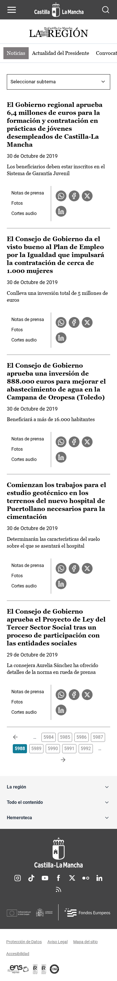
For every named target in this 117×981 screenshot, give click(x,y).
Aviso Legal (57, 941)
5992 (86, 748)
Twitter (72, 878)
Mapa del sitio (85, 941)
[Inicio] (58, 852)
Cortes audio (24, 213)
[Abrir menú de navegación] (12, 10)
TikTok (31, 878)
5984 (48, 737)
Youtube (45, 878)
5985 (65, 737)
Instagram (17, 878)
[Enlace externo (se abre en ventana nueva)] (44, 969)
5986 (81, 737)
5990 (53, 748)
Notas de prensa (27, 193)
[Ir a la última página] (58, 760)
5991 (69, 748)
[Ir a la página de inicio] (58, 9)
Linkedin (99, 878)
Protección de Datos (24, 941)
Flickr (86, 878)
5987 (98, 737)
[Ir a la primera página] (20, 737)
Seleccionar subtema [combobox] (33, 81)
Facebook (58, 878)
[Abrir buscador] (105, 9)
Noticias (16, 53)
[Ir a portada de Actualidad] (58, 33)
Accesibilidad (17, 953)
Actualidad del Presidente (60, 53)
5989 (36, 748)
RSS (58, 889)
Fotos (17, 203)
